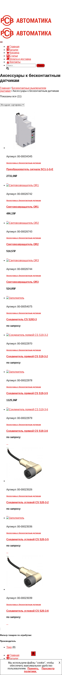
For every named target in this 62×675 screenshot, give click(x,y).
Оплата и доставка (20, 59)
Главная (14, 46)
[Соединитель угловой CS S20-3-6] (24, 589)
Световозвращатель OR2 (22, 244)
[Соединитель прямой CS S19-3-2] (27, 335)
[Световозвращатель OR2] (22, 223)
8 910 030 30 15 (15, 4)
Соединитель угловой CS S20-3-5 (27, 539)
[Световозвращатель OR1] (22, 185)
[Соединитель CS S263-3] (15, 298)
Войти (28, 12)
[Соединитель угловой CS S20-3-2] (24, 481)
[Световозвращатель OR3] (22, 260)
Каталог (13, 49)
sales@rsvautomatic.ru (19, 9)
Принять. (33, 668)
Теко (9, 647)
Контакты (15, 62)
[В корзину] (7, 182)
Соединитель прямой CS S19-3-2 (27, 356)
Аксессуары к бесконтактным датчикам (23, 163)
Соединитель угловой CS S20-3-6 (27, 610)
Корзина (14, 52)
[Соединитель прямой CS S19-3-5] (15, 371)
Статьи (14, 55)
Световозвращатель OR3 (22, 282)
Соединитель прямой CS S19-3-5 (27, 393)
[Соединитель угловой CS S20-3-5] (15, 518)
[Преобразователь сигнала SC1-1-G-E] (24, 147)
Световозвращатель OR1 (22, 206)
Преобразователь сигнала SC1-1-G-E (29, 169)
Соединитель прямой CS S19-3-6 (27, 431)
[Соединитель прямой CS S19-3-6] (27, 409)
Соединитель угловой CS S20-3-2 (27, 502)
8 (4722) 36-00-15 (16, 6)
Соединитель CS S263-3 (21, 319)
